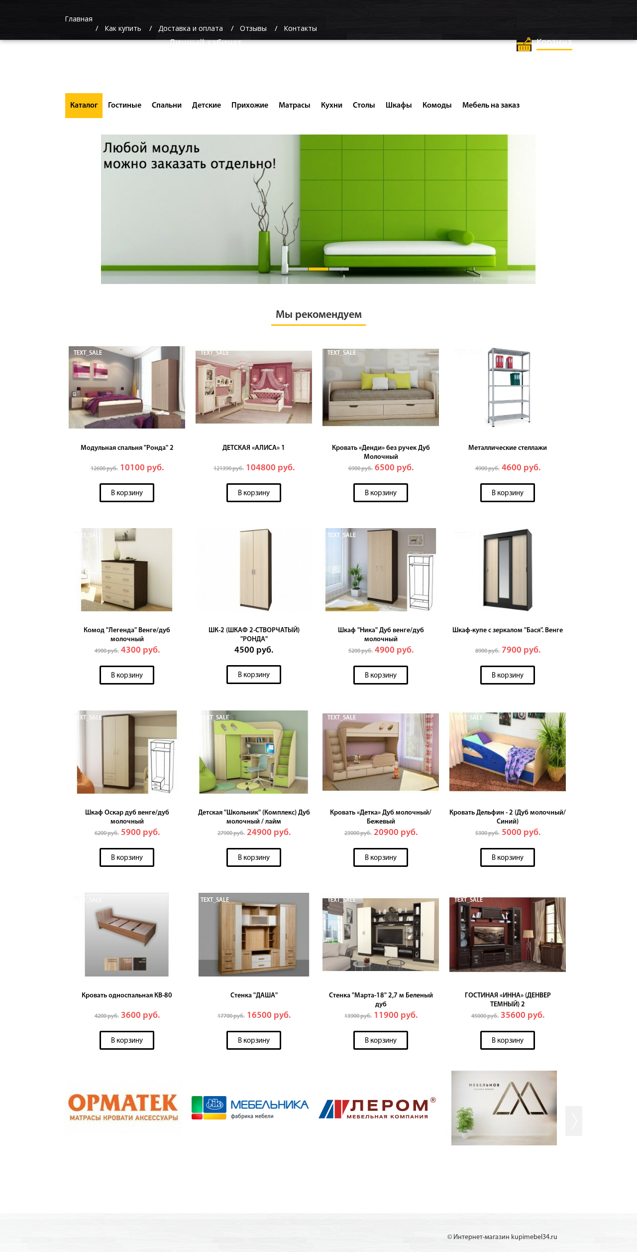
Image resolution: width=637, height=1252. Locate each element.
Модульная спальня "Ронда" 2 (127, 448)
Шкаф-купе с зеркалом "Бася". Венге (507, 630)
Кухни (331, 106)
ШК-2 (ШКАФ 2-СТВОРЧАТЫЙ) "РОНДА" (254, 635)
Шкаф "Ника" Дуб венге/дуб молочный (381, 635)
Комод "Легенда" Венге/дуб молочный (127, 635)
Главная (79, 18)
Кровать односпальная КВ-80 (127, 995)
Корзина (554, 41)
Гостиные (124, 106)
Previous (55, 214)
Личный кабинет (205, 42)
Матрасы (295, 106)
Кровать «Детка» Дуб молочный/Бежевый (380, 817)
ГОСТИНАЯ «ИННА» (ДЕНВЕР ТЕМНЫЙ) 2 (508, 1000)
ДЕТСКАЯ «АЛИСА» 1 (253, 448)
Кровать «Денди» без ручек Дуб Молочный (381, 452)
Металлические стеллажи (507, 448)
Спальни (167, 106)
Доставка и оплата (190, 28)
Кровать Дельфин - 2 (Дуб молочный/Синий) (507, 817)
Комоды (437, 106)
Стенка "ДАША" (254, 995)
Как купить (123, 28)
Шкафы (399, 106)
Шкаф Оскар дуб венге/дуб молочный (127, 817)
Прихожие (249, 106)
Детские (206, 106)
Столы (364, 106)
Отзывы (253, 28)
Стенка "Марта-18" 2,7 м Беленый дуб (381, 1000)
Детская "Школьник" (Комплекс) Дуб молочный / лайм (254, 817)
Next (581, 214)
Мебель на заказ (491, 106)
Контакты (300, 28)
